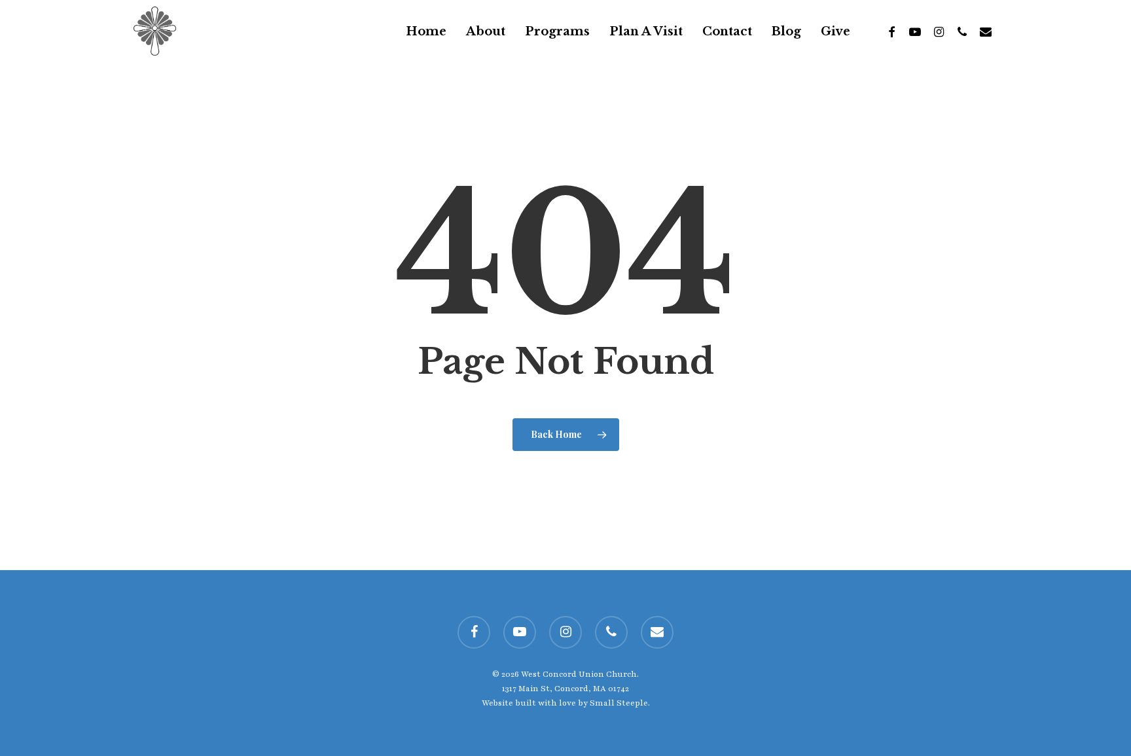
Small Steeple (619, 703)
